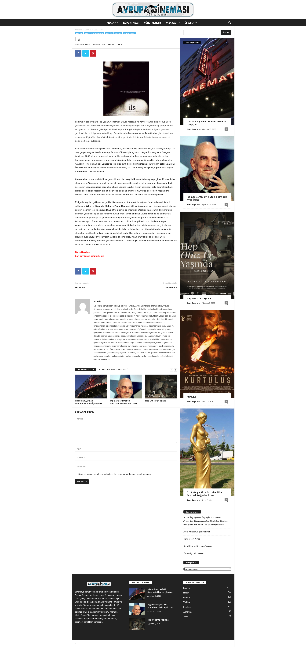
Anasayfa (112, 22)
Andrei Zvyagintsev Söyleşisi (196, 517)
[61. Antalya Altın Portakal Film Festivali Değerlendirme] (207, 452)
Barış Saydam (193, 129)
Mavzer (186, 539)
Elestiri (109, 33)
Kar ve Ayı (188, 553)
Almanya (187, 612)
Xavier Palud (129, 33)
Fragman (208, 546)
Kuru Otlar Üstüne (191, 546)
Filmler (200, 553)
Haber (186, 593)
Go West (80, 287)
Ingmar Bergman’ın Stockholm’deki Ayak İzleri (123, 402)
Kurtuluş (191, 396)
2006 (96, 30)
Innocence (171, 287)
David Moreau (97, 33)
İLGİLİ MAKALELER (86, 370)
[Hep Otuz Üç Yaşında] (161, 386)
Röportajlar (131, 22)
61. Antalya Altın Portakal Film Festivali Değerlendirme (204, 494)
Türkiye (186, 602)
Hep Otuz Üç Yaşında (155, 400)
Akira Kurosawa (190, 532)
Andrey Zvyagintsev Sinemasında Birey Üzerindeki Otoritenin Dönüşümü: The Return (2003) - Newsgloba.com (205, 521)
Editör (87, 44)
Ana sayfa (78, 30)
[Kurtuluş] (207, 354)
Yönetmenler (152, 22)
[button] (229, 22)
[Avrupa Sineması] (153, 9)
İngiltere (187, 607)
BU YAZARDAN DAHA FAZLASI (112, 370)
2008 (185, 616)
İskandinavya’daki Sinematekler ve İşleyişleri (88, 402)
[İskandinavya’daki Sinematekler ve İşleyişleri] (91, 386)
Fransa (118, 33)
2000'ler (88, 30)
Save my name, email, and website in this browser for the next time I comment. (115, 474)
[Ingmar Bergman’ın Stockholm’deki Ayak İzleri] (126, 386)
